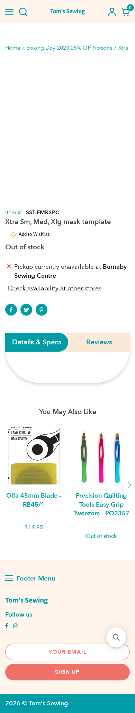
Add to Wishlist (34, 234)
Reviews (99, 342)
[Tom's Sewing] (67, 12)
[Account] (112, 12)
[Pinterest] (41, 310)
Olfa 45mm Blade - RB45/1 (33, 500)
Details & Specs (36, 342)
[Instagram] (15, 626)
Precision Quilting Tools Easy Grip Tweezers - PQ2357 (101, 504)
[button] (116, 637)
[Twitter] (26, 310)
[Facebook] (11, 310)
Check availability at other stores (54, 288)
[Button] (23, 12)
